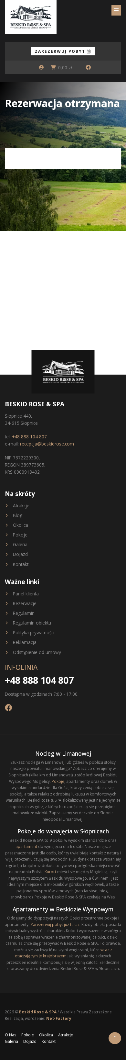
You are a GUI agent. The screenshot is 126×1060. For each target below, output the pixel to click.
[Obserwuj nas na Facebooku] (88, 67)
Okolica (20, 525)
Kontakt (20, 564)
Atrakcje (21, 505)
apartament (26, 846)
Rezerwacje (25, 603)
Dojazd (20, 554)
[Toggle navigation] (116, 10)
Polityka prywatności (33, 632)
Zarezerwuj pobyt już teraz (54, 924)
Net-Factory (58, 1018)
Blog (17, 515)
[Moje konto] (41, 67)
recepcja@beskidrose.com (47, 444)
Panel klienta (26, 594)
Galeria (20, 544)
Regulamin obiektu (32, 623)
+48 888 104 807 (29, 437)
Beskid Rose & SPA (38, 1012)
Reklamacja (25, 642)
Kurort (50, 871)
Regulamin (24, 613)
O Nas (10, 1035)
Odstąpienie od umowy (37, 652)
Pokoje (20, 535)
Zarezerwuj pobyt (61, 51)
